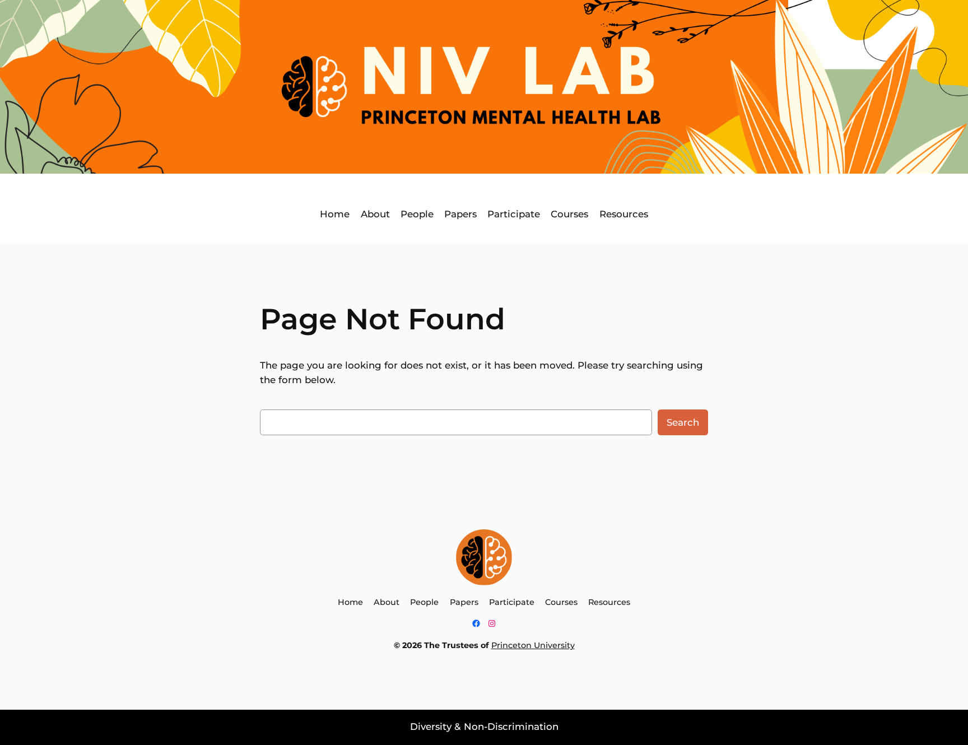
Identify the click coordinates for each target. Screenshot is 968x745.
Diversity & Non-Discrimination (484, 726)
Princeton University (533, 645)
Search (683, 422)
